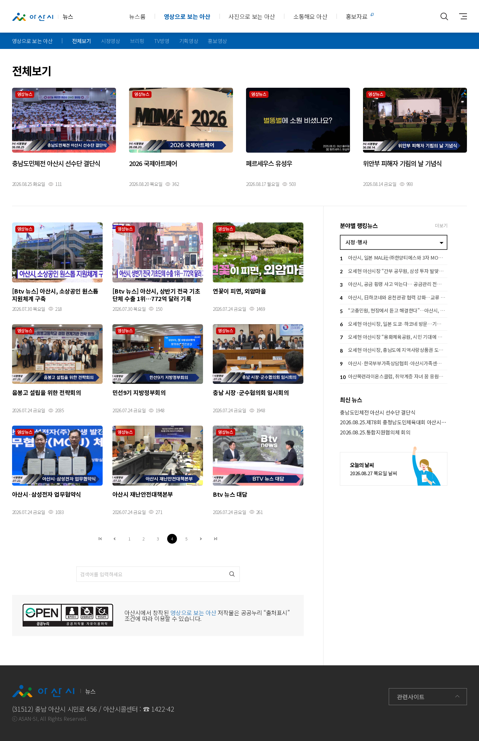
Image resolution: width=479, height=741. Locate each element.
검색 (232, 574)
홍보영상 (217, 41)
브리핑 (137, 41)
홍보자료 (357, 16)
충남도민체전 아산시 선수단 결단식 (377, 412)
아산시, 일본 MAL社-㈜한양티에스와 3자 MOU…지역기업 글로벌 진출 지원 (393, 257)
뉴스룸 (137, 16)
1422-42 (162, 709)
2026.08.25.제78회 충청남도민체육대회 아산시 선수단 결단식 (393, 422)
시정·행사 (356, 242)
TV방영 (161, 41)
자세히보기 (64, 137)
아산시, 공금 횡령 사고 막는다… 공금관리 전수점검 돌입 (393, 283)
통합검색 (444, 16)
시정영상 (110, 41)
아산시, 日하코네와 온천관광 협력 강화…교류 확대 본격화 (393, 297)
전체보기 (81, 41)
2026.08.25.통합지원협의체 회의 (375, 432)
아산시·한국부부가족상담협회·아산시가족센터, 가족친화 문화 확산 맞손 (393, 363)
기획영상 (188, 41)
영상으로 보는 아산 (187, 16)
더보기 (441, 225)
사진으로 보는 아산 (251, 16)
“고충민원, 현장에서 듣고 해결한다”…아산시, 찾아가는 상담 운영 (393, 310)
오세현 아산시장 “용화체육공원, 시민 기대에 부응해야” (393, 336)
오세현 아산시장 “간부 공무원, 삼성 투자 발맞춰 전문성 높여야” (393, 270)
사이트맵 (460, 16)
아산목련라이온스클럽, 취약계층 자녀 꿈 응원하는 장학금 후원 (393, 376)
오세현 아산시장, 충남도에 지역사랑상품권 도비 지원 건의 (393, 349)
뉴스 (68, 16)
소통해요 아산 (310, 16)
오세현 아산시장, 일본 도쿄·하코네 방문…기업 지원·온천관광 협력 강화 (393, 323)
